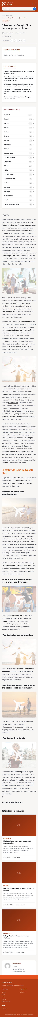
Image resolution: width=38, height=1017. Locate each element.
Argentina (7, 161)
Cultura (6, 183)
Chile (6, 170)
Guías (6, 132)
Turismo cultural (9, 157)
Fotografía (9, 15)
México (6, 166)
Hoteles (6, 136)
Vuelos (6, 149)
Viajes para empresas (11, 204)
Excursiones (8, 153)
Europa (6, 127)
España (6, 119)
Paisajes (7, 191)
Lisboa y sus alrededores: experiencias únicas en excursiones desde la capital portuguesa (18, 85)
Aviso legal (4, 1008)
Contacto (22, 992)
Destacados (7, 933)
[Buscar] (34, 8)
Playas (6, 140)
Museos (7, 187)
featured (6, 885)
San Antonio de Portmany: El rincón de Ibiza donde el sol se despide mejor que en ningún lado (17, 91)
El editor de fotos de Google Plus (14, 55)
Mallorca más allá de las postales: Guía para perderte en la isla (17, 98)
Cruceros (7, 144)
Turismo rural (8, 174)
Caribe (6, 123)
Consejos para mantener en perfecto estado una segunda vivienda (19, 72)
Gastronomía (8, 195)
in (11, 40)
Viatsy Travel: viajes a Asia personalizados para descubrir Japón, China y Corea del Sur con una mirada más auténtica (19, 78)
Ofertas (6, 200)
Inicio (3, 15)
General (7, 115)
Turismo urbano (9, 178)
